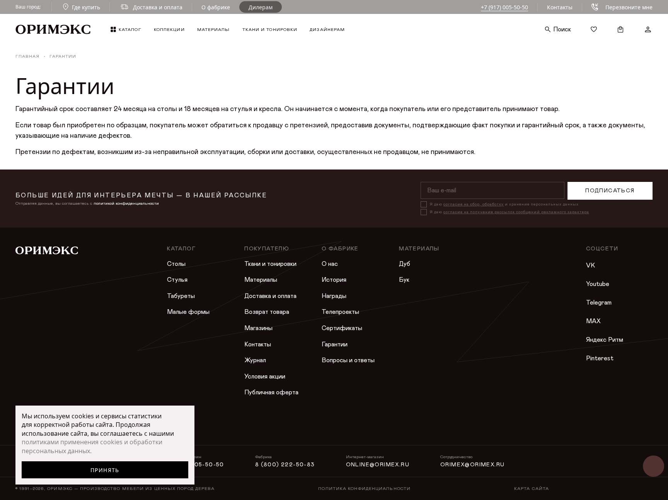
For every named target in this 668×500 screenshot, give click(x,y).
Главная (27, 56)
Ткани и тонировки (270, 264)
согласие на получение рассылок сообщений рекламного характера (516, 212)
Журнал (255, 360)
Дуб (404, 264)
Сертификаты (342, 328)
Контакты (560, 7)
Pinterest (599, 358)
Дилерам (261, 7)
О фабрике (215, 7)
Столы (176, 264)
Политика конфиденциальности (364, 488)
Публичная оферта (271, 392)
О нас (330, 264)
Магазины (258, 328)
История (334, 280)
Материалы (260, 280)
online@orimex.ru (377, 464)
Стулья (177, 280)
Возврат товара (266, 312)
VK (590, 265)
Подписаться (609, 190)
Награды (334, 296)
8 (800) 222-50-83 (285, 464)
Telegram (599, 303)
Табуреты (181, 296)
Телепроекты (340, 312)
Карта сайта (531, 488)
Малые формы (188, 312)
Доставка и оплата (270, 296)
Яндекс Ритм (604, 340)
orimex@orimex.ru (472, 464)
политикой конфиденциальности (126, 203)
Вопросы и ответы (348, 360)
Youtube (597, 284)
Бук (404, 280)
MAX (593, 321)
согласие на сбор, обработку (473, 204)
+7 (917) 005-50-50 (504, 7)
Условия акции (264, 376)
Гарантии (335, 344)
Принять (104, 470)
